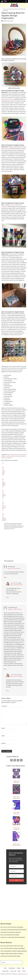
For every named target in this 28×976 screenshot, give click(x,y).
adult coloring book (11, 454)
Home (5, 968)
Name (3, 728)
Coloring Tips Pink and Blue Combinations (11, 932)
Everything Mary (18, 456)
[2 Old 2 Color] (14, 6)
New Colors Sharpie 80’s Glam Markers (10, 934)
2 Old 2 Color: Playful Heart (16, 797)
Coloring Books (11, 968)
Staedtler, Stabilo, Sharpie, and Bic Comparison (12, 953)
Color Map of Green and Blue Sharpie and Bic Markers (13, 929)
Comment (4, 706)
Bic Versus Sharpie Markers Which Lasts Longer (12, 945)
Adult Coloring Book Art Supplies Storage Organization (14, 951)
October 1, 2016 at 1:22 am (15, 609)
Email (3, 735)
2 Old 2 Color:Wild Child (3, 470)
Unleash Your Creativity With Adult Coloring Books (13, 937)
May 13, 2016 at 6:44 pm (14, 568)
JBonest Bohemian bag (7, 99)
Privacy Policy (5, 971)
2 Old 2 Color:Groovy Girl (16, 813)
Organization (9, 457)
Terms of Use (13, 971)
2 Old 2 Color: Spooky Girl (16, 828)
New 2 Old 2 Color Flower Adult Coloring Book (12, 927)
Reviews (18, 968)
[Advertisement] (14, 544)
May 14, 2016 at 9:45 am (16, 584)
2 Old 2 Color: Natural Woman (16, 844)
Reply (5, 577)
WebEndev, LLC (25, 974)
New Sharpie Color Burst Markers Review (10, 956)
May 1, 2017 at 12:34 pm (16, 676)
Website (3, 743)
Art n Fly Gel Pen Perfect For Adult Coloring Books (13, 948)
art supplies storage (10, 456)
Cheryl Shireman (14, 583)
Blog (23, 968)
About (19, 971)
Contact (24, 971)
